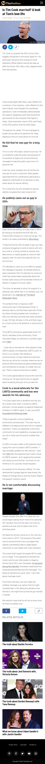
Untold (27, 18)
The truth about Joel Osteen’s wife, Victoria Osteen (19, 673)
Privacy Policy (13, 745)
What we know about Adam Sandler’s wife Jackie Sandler (20, 733)
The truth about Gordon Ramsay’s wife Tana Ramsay (20, 703)
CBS (8, 454)
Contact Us (32, 745)
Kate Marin (8, 18)
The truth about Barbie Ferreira (17, 644)
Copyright (23, 745)
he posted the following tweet (14, 413)
